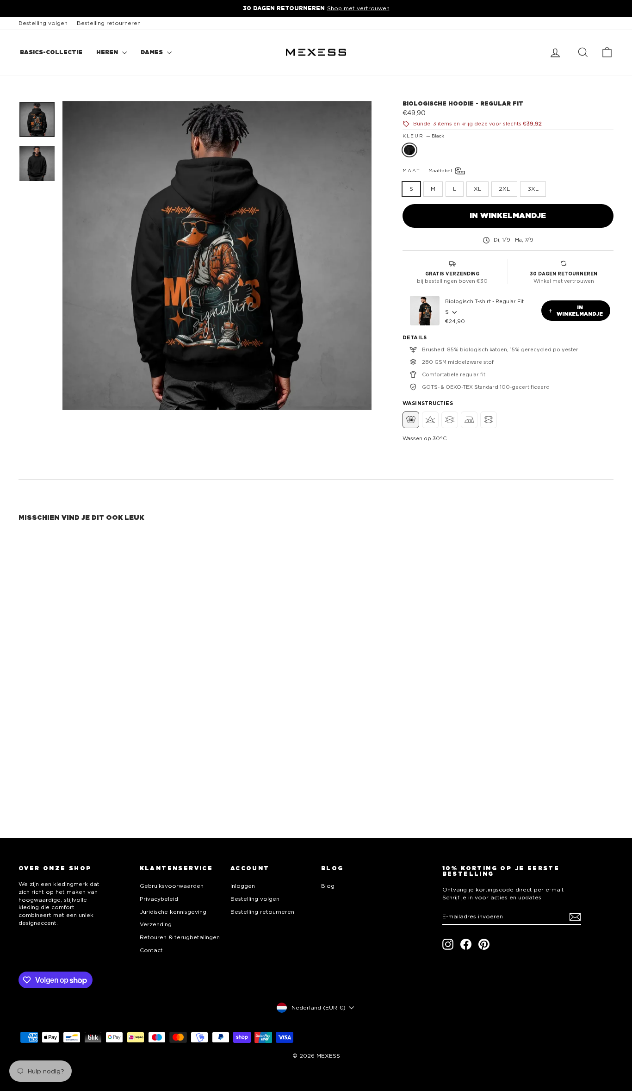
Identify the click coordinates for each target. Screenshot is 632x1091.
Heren (108, 52)
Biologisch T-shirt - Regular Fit (484, 301)
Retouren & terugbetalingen (180, 937)
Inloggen (242, 885)
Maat (428, 170)
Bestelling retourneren (109, 22)
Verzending (156, 924)
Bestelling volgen (43, 22)
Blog (328, 885)
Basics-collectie (51, 52)
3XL (533, 188)
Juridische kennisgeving (173, 911)
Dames (153, 52)
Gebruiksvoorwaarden (172, 885)
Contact (151, 950)
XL (477, 188)
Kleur (423, 135)
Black (409, 149)
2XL (504, 188)
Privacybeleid (159, 898)
